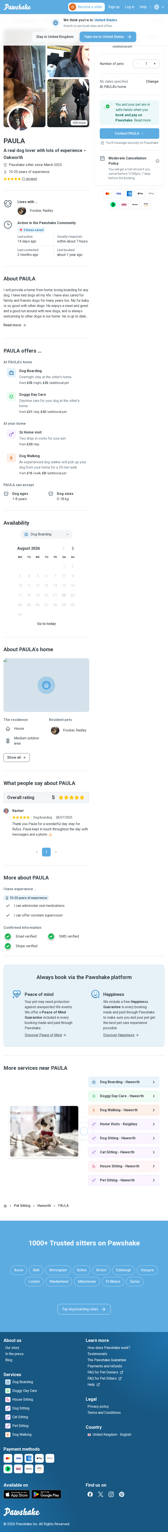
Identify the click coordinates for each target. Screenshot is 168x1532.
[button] (129, 112)
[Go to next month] (72, 548)
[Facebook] (90, 1494)
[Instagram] (111, 1494)
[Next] (56, 852)
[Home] (5, 1205)
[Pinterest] (121, 1494)
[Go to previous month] (64, 548)
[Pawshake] (17, 7)
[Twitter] (100, 1494)
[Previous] (36, 852)
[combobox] (46, 534)
